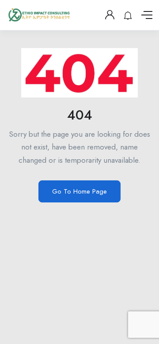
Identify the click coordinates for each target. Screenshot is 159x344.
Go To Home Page (79, 191)
